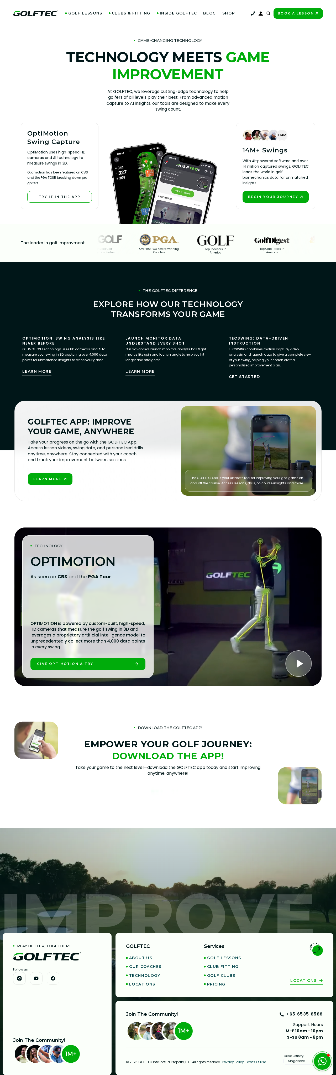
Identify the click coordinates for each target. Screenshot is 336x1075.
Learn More (36, 371)
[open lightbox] (300, 665)
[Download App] (170, 794)
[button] (84, 13)
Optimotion (73, 562)
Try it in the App (60, 197)
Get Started (244, 376)
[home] (35, 13)
